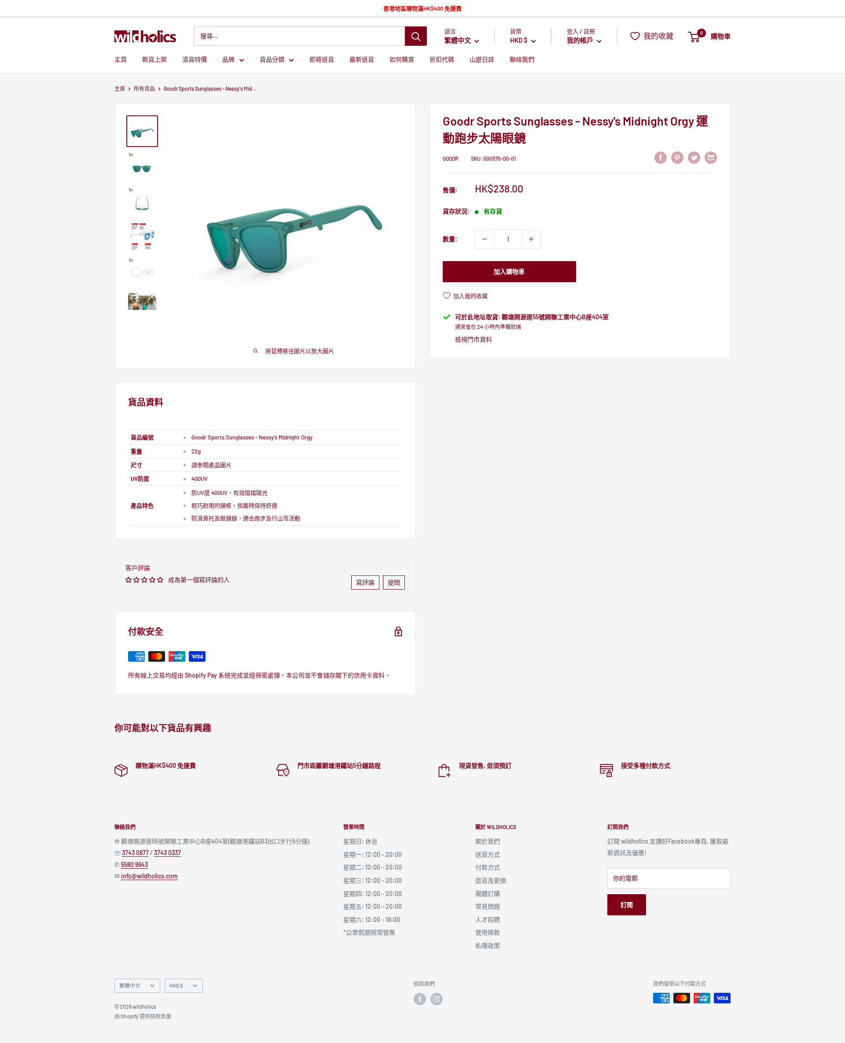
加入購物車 (509, 271)
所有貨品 (144, 88)
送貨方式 (487, 854)
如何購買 (401, 59)
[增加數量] (531, 239)
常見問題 (487, 906)
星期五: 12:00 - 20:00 (372, 906)
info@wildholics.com (149, 876)
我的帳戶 (581, 40)
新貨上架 (154, 59)
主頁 (120, 59)
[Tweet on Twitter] (694, 157)
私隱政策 (487, 945)
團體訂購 (487, 893)
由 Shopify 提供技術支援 (142, 1016)
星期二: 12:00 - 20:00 (372, 867)
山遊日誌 (482, 59)
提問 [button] (394, 582)
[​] (677, 157)
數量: (450, 239)
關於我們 (487, 841)
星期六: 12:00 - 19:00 (371, 919)
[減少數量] (484, 239)
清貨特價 (194, 59)
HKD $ (176, 985)
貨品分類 (272, 59)
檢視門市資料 (473, 339)
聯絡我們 (522, 59)
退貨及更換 (490, 880)
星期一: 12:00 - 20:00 (372, 854)
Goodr (450, 158)
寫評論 (365, 582)
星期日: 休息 (360, 841)
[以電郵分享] (711, 157)
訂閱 (627, 904)
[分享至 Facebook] (660, 157)
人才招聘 (487, 919)
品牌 (228, 59)
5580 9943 (134, 864)
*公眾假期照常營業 (369, 932)
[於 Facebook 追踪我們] (420, 999)
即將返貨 (321, 59)
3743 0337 (167, 852)
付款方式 (487, 867)
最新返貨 (361, 59)
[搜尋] (416, 36)
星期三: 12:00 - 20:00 (372, 880)
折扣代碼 (442, 59)
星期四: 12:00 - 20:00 (372, 893)
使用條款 (487, 932)
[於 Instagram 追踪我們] (436, 999)
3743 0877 (135, 852)
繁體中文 (129, 985)
